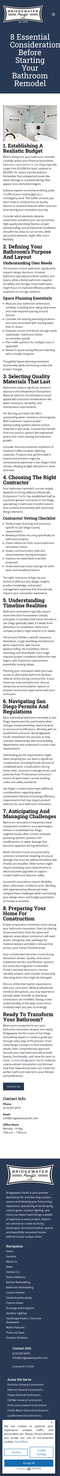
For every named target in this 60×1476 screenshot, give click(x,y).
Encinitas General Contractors (25, 1384)
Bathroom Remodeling (19, 1287)
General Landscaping (19, 1297)
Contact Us (13, 1086)
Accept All (29, 1463)
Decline (16, 1452)
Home (9, 1251)
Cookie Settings (41, 1452)
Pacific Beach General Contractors (27, 1410)
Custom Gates (14, 1303)
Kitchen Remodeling (18, 1282)
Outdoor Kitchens (17, 1337)
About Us (11, 1261)
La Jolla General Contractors (24, 1415)
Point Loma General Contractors (27, 1405)
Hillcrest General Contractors (25, 1390)
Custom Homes (15, 1292)
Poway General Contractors (24, 1395)
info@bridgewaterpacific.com (20, 1118)
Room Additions (15, 1277)
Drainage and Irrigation (20, 1308)
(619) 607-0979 (11, 1108)
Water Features (15, 1327)
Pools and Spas (15, 1332)
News (9, 1267)
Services (11, 1256)
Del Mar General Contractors (24, 1400)
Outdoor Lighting (16, 1313)
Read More (21, 1441)
